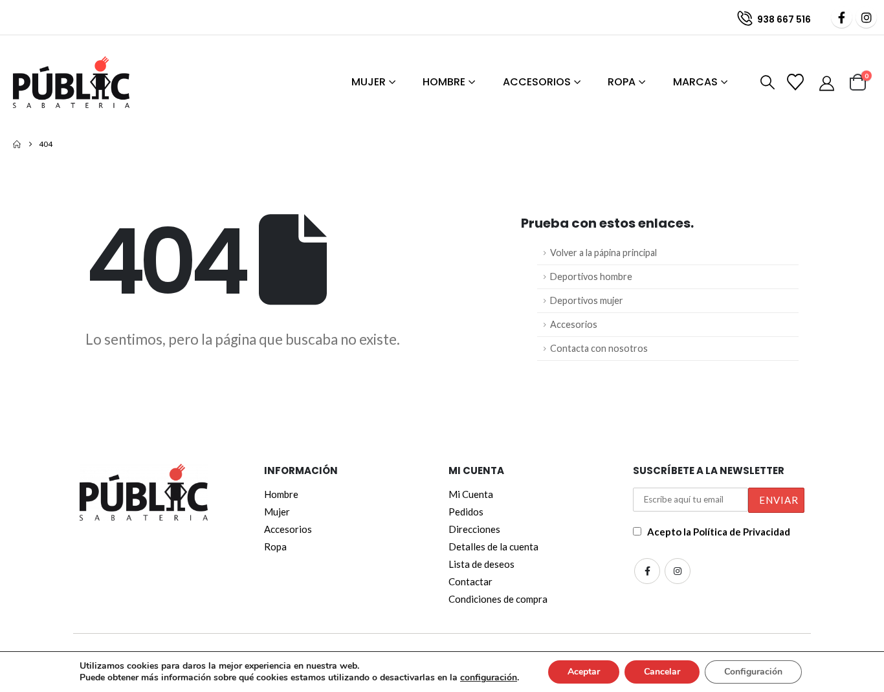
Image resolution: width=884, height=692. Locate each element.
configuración (488, 678)
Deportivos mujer (586, 300)
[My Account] (828, 83)
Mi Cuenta (470, 494)
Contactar (470, 581)
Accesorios (537, 81)
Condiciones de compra (497, 599)
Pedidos (465, 511)
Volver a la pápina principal (603, 252)
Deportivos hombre (591, 276)
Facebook (647, 571)
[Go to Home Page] (17, 144)
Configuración (753, 671)
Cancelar (662, 671)
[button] (765, 83)
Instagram (678, 571)
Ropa (621, 81)
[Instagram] (866, 17)
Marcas (695, 81)
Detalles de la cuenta (493, 546)
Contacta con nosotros (599, 348)
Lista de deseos (481, 564)
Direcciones (474, 529)
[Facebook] (841, 17)
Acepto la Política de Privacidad (718, 531)
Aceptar (584, 671)
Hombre (444, 81)
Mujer (368, 81)
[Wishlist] (796, 82)
